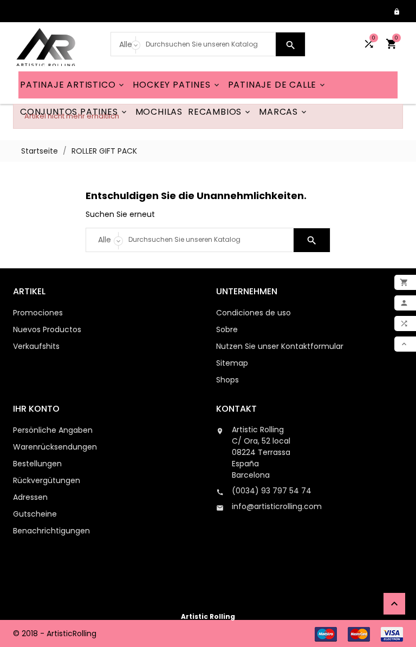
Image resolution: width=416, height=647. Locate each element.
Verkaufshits (36, 346)
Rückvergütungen (46, 480)
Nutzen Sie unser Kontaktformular (279, 346)
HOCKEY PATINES (176, 84)
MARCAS (283, 111)
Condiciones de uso (253, 312)
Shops (227, 379)
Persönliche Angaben (53, 430)
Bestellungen (37, 463)
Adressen (30, 497)
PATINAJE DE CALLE (277, 84)
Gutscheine (35, 514)
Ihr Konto (36, 408)
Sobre (227, 329)
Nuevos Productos (47, 329)
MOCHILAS (159, 111)
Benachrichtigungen (51, 530)
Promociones (38, 312)
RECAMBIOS (220, 111)
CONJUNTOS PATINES (74, 111)
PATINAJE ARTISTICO (73, 84)
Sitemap (232, 363)
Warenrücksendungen (55, 446)
